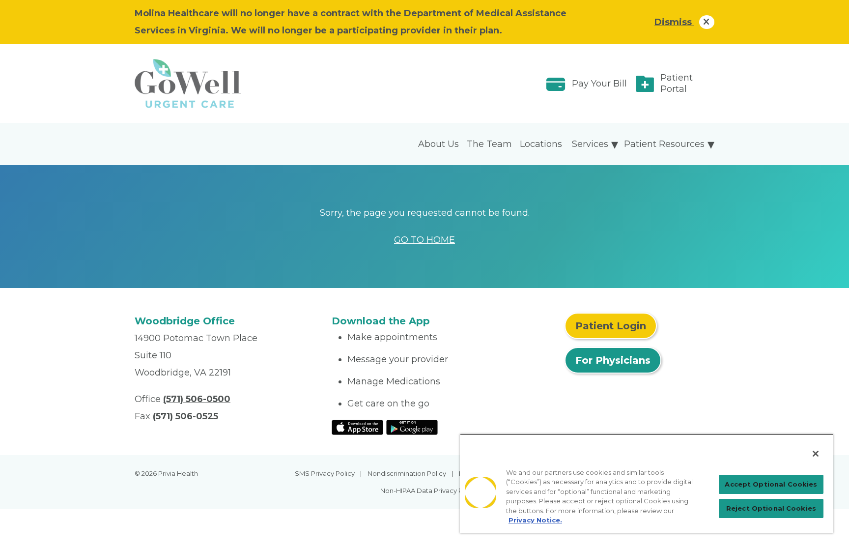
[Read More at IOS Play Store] (357, 426)
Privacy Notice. (535, 520)
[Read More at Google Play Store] (412, 426)
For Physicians (613, 360)
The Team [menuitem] (489, 144)
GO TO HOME (424, 239)
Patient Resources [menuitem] (664, 144)
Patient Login (610, 326)
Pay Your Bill (599, 83)
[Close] (815, 453)
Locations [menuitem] (541, 144)
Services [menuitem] (590, 144)
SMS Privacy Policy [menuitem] (325, 473)
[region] (646, 483)
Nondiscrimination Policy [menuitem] (407, 473)
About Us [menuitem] (438, 144)
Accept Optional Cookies (771, 484)
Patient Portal (676, 83)
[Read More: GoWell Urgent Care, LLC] (227, 83)
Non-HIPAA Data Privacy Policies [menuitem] (431, 490)
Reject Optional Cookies (771, 508)
